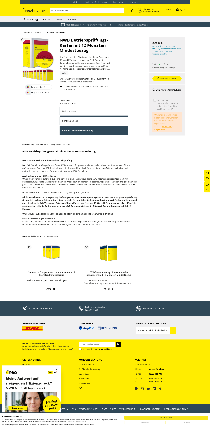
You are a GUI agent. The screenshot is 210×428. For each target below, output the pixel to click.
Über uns (26, 364)
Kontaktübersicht (86, 364)
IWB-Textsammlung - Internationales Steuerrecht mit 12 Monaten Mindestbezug (109, 273)
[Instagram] (142, 388)
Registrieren (160, 129)
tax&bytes (123, 2)
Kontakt (168, 9)
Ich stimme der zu (98, 349)
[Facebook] (136, 388)
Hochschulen (85, 383)
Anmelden (167, 126)
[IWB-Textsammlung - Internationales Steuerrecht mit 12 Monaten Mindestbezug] (109, 257)
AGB (74, 409)
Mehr (64, 73)
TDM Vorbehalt (127, 409)
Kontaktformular (142, 364)
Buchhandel (84, 378)
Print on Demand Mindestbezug (77, 130)
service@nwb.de (156, 369)
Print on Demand (70, 120)
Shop (114, 2)
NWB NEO (134, 2)
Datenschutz (109, 409)
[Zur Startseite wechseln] (33, 9)
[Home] (23, 19)
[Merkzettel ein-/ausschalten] (22, 39)
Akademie (105, 2)
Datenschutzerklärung (103, 349)
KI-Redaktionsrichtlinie (176, 409)
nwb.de (75, 2)
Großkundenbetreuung (89, 369)
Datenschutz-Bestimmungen (76, 421)
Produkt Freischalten (151, 323)
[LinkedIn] (154, 388)
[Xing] (160, 388)
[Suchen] (120, 10)
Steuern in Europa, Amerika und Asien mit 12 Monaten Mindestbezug (51, 273)
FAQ (80, 388)
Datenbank (85, 2)
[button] (28, 144)
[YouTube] (148, 388)
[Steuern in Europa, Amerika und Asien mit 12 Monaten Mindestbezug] (51, 257)
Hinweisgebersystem (149, 409)
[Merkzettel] (132, 9)
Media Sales (84, 374)
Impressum (62, 409)
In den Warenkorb (167, 78)
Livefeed (95, 2)
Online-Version (69, 111)
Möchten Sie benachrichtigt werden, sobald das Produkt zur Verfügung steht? (167, 104)
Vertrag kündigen (88, 409)
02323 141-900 (91, 310)
